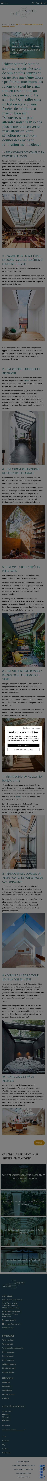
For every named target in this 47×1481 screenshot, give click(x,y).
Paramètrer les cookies (23, 749)
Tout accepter (23, 745)
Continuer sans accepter (32, 728)
